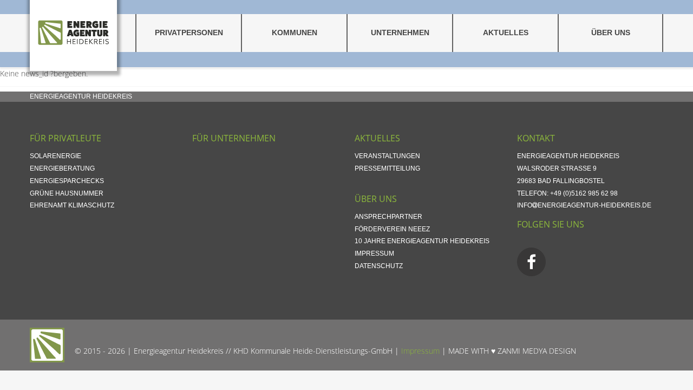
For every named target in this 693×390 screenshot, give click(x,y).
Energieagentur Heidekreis (81, 96)
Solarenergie (55, 156)
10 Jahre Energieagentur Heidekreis (422, 241)
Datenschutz (379, 266)
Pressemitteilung (387, 168)
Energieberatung (62, 168)
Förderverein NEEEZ (392, 229)
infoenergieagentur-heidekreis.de (584, 205)
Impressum (374, 253)
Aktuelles (505, 33)
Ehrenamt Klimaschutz (72, 205)
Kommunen (294, 33)
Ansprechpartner (388, 216)
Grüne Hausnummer (66, 193)
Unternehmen (400, 33)
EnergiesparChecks (67, 181)
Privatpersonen (189, 33)
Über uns (610, 33)
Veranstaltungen (387, 156)
